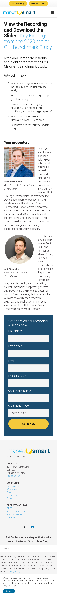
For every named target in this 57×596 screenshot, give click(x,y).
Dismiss (9, 591)
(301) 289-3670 (14, 476)
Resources (12, 495)
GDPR (9, 508)
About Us (11, 492)
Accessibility (12, 517)
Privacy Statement (15, 514)
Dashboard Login (18, 4)
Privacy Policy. (9, 586)
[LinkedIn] (32, 527)
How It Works (13, 486)
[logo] (19, 12)
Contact (10, 498)
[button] (53, 12)
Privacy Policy (13, 572)
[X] (24, 527)
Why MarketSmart (15, 489)
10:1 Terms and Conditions (19, 511)
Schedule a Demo (38, 4)
